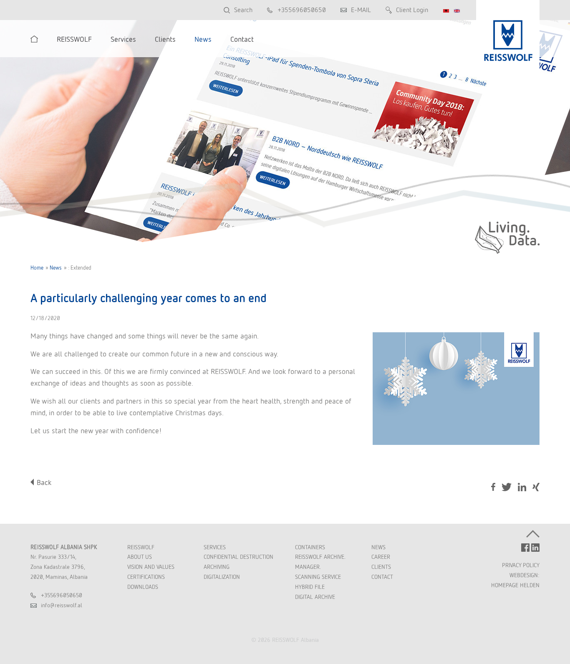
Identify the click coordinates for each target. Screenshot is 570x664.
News (56, 268)
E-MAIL (361, 10)
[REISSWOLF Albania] (508, 35)
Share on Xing (536, 487)
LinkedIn (522, 487)
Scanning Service (318, 576)
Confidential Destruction (238, 556)
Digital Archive (315, 596)
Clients (381, 566)
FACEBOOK (525, 547)
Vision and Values (150, 566)
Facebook (493, 487)
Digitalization (222, 576)
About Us (139, 556)
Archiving (217, 566)
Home (36, 268)
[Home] (34, 39)
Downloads (142, 586)
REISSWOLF (140, 547)
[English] (457, 11)
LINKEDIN (535, 547)
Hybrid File (310, 586)
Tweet (507, 487)
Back (44, 482)
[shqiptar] (446, 11)
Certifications (146, 576)
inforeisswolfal (61, 605)
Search (243, 10)
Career (380, 556)
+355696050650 (301, 10)
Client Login (412, 10)
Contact (382, 576)
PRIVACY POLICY (521, 565)
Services (215, 547)
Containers (310, 547)
